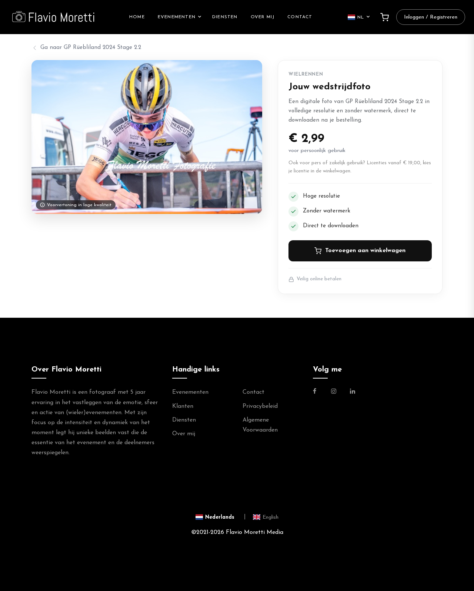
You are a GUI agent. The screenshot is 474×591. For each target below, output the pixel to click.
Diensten (225, 17)
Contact (299, 17)
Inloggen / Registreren (430, 17)
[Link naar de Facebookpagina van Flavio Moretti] (319, 392)
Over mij (263, 17)
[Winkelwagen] (384, 17)
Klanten (182, 406)
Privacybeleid (260, 406)
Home (137, 17)
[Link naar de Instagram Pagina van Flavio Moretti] (333, 392)
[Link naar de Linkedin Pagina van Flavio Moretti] (352, 392)
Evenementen (177, 17)
